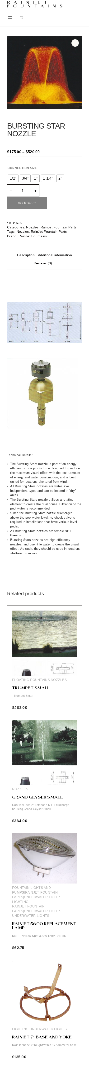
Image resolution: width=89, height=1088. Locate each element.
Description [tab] (26, 255)
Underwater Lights (30, 916)
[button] (75, 43)
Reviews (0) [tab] (43, 263)
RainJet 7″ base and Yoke (42, 1037)
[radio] (13, 178)
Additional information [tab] (55, 255)
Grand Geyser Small (37, 797)
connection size (22, 168)
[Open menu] (10, 17)
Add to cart (25, 202)
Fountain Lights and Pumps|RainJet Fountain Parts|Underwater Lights (36, 892)
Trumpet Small (31, 688)
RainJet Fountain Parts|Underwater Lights (36, 908)
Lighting (20, 902)
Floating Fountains (31, 680)
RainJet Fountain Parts (58, 227)
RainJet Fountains (36, 4)
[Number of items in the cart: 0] (21, 17)
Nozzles (32, 227)
